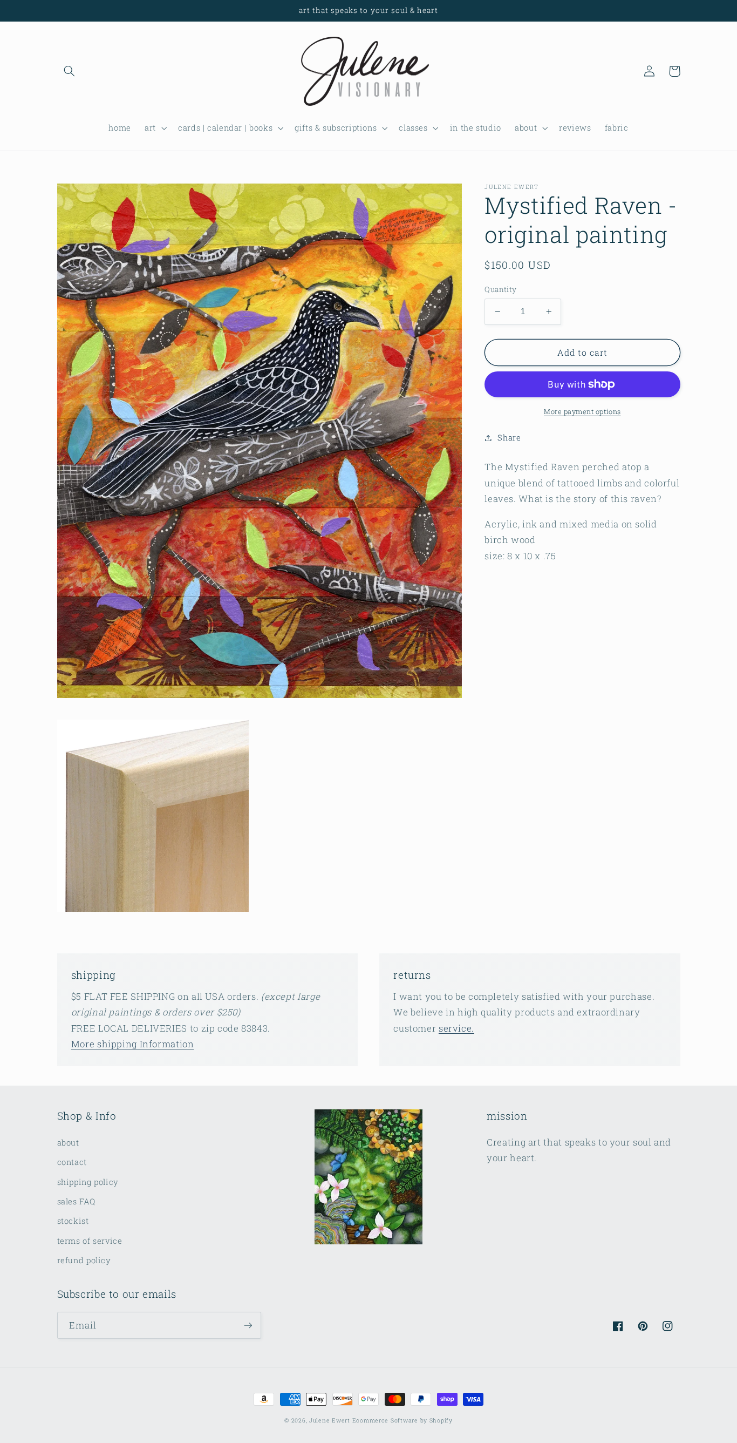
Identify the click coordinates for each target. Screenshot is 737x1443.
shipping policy (88, 1182)
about (68, 1142)
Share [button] (509, 437)
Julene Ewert (329, 1420)
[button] (69, 71)
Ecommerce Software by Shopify (402, 1420)
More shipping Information (132, 1044)
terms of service (89, 1241)
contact (72, 1162)
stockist (73, 1221)
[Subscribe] (247, 1325)
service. (456, 1028)
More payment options (582, 411)
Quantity (500, 289)
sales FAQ (76, 1201)
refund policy (84, 1260)
